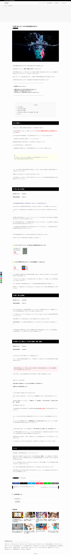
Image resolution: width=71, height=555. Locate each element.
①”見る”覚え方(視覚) (22, 108)
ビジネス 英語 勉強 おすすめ (27, 545)
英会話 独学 (60, 545)
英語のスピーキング (8, 547)
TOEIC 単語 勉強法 (17, 545)
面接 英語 (28, 549)
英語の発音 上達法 (16, 547)
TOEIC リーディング (8, 545)
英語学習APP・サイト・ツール (53, 547)
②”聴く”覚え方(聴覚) (22, 110)
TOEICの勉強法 (16, 28)
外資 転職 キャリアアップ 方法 (38, 545)
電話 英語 (23, 549)
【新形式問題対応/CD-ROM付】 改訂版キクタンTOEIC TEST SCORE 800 (17, 249)
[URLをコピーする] (55, 483)
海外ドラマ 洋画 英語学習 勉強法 (51, 545)
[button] (16, 483)
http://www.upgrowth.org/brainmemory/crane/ (25, 158)
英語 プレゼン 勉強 (24, 547)
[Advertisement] (35, 14)
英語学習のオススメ (8, 549)
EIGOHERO (17, 501)
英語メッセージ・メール (33, 547)
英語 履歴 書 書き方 (16, 549)
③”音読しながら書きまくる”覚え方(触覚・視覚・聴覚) (28, 112)
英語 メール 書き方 (43, 547)
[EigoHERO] (6, 3)
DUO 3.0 (15, 266)
